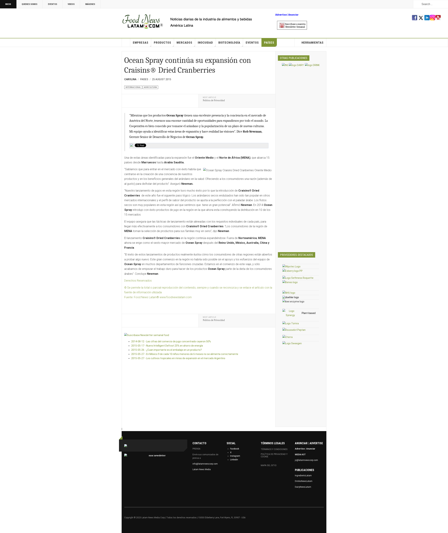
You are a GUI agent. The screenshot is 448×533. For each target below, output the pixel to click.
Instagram (235, 456)
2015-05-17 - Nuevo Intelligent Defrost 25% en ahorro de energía (167, 345)
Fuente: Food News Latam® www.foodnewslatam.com (158, 297)
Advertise (281, 14)
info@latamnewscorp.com (205, 464)
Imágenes (90, 4)
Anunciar (310, 449)
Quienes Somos (29, 4)
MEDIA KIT (300, 454)
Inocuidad (205, 42)
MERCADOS (184, 42)
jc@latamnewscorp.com (306, 460)
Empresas (140, 42)
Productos (162, 42)
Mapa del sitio (268, 465)
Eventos (52, 4)
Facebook (234, 449)
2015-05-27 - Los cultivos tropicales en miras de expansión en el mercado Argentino (178, 358)
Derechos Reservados (138, 280)
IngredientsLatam (303, 475)
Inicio (8, 4)
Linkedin (234, 459)
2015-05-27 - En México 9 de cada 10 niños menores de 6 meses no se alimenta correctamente (184, 354)
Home (126, 42)
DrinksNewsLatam (303, 481)
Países (269, 42)
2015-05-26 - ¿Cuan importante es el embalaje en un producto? (166, 349)
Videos (71, 4)
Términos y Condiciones (274, 449)
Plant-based (309, 313)
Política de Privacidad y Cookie (274, 455)
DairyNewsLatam (303, 487)
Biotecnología (229, 42)
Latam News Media (201, 469)
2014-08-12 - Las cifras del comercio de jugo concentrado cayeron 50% (171, 341)
